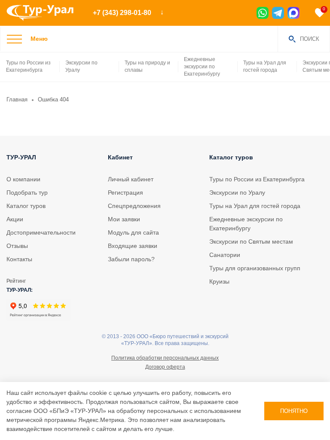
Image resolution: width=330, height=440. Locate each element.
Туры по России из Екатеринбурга (28, 66)
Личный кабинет (130, 179)
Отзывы (17, 245)
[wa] (263, 13)
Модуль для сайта (133, 232)
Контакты (19, 259)
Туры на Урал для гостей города (264, 66)
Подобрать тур (27, 192)
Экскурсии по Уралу (81, 66)
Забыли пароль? (131, 259)
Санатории (224, 254)
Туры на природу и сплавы (147, 66)
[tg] (278, 13)
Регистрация (125, 192)
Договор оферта (165, 367)
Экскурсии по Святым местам (251, 241)
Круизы (219, 281)
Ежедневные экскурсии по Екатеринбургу (202, 66)
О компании (23, 179)
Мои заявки (124, 219)
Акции (14, 219)
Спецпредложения (134, 205)
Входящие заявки (132, 245)
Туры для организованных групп (254, 268)
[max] (293, 13)
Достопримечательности (41, 232)
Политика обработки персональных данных (165, 358)
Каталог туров (26, 205)
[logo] (43, 13)
